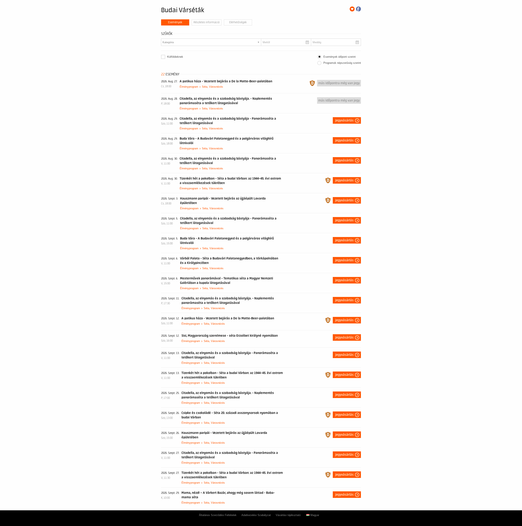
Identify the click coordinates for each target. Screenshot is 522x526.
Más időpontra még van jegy (339, 83)
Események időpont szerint (339, 56)
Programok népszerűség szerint (342, 62)
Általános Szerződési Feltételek (218, 515)
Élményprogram (189, 86)
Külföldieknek (175, 56)
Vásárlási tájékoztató (288, 515)
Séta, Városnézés (212, 86)
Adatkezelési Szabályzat (256, 515)
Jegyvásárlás (344, 120)
